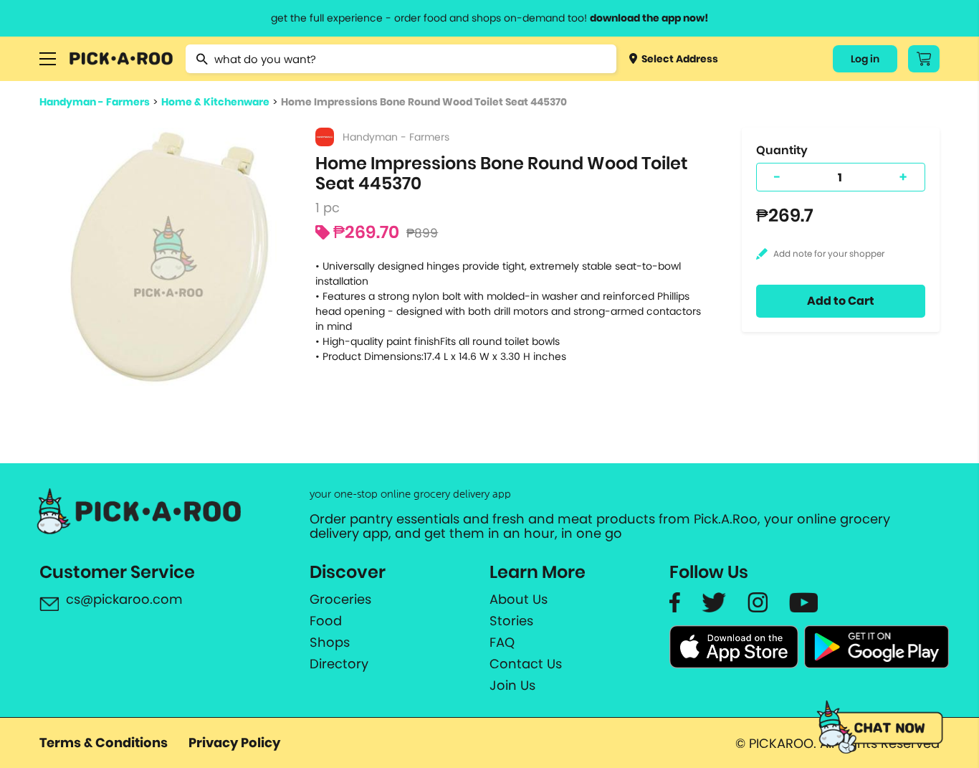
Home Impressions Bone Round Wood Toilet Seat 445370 (424, 102)
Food (326, 621)
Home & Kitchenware (215, 102)
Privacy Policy (234, 743)
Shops (330, 642)
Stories (511, 621)
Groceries (340, 599)
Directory (339, 664)
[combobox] (401, 58)
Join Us (512, 685)
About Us (519, 599)
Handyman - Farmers (94, 102)
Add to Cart (840, 301)
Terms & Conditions (103, 743)
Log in (865, 59)
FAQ (502, 642)
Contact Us (526, 664)
